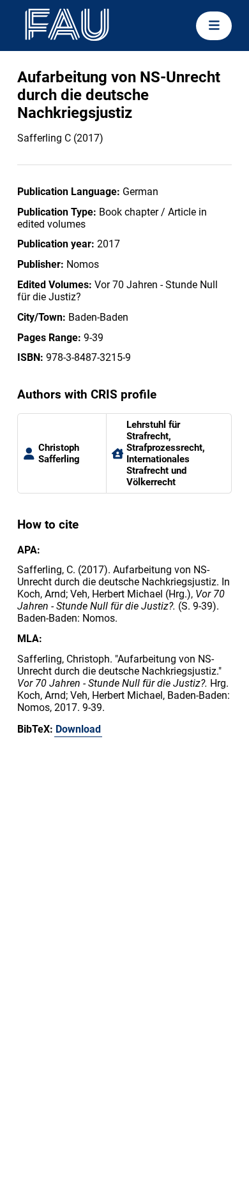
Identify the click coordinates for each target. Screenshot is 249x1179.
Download (78, 729)
